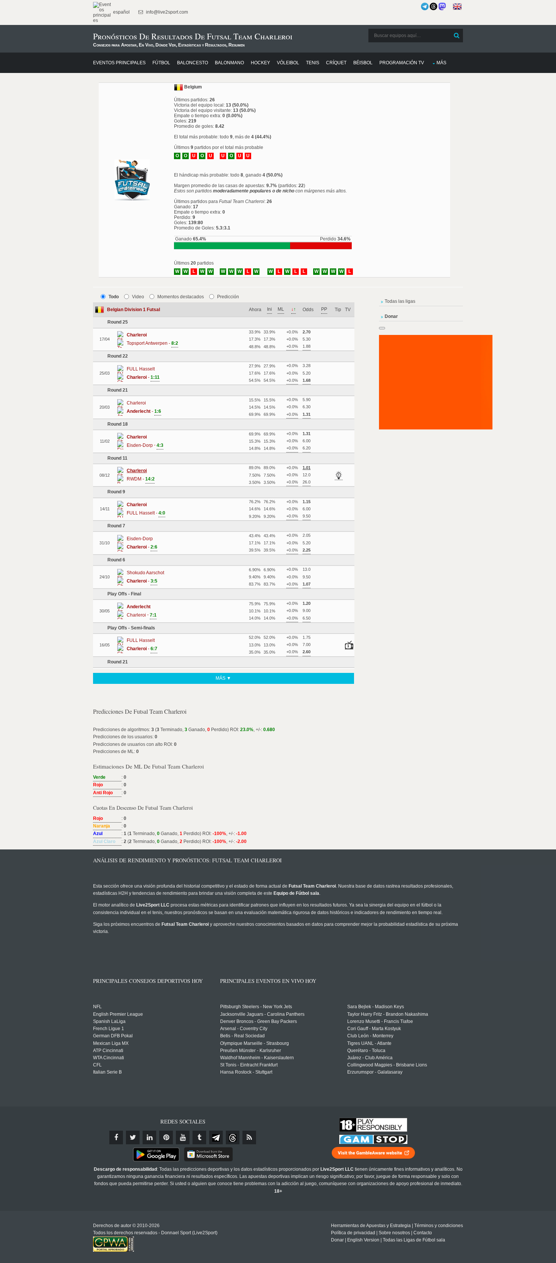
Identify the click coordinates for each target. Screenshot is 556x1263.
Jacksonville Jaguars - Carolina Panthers (262, 1014)
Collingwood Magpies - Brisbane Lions (387, 1065)
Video (138, 296)
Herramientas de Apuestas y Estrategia (371, 1225)
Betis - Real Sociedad (242, 1035)
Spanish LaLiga (109, 1021)
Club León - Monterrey (370, 1035)
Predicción (228, 296)
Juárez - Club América (370, 1057)
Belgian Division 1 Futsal (133, 309)
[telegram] (216, 1137)
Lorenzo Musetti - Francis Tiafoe (380, 1021)
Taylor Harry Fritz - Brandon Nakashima (387, 1014)
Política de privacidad (353, 1232)
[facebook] (116, 1137)
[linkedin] (149, 1137)
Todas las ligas (400, 301)
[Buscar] (456, 35)
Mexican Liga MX (111, 1043)
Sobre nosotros (394, 1232)
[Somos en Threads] (433, 6)
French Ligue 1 (108, 1028)
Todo (114, 296)
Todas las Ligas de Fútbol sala (414, 1240)
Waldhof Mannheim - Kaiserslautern (257, 1057)
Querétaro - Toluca (366, 1050)
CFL (97, 1065)
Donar (337, 1240)
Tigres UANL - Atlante (369, 1043)
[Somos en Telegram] (425, 6)
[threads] (232, 1137)
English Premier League (118, 1014)
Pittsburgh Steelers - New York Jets (256, 1006)
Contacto (422, 1232)
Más (441, 62)
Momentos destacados (180, 296)
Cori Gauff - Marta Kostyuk (374, 1028)
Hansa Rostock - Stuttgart (246, 1072)
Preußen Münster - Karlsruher (250, 1050)
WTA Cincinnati (108, 1057)
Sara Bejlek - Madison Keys (375, 1006)
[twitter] (133, 1137)
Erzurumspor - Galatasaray (374, 1072)
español (121, 12)
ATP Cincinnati (108, 1050)
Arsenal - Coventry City (243, 1028)
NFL (97, 1006)
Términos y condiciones (438, 1225)
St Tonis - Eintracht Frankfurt (249, 1065)
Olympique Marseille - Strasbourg (254, 1043)
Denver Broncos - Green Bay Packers (258, 1021)
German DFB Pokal (113, 1035)
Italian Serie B (107, 1072)
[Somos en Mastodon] (442, 6)
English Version (363, 1240)
